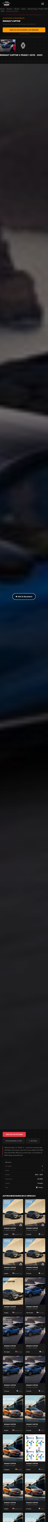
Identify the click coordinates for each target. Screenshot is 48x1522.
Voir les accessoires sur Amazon (24, 30)
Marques (9, 9)
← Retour (33, 1141)
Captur (23, 9)
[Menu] (43, 3)
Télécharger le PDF (13, 1141)
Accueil (2, 9)
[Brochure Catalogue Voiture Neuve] (6, 3)
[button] (24, 596)
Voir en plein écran (14, 1134)
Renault (16, 9)
